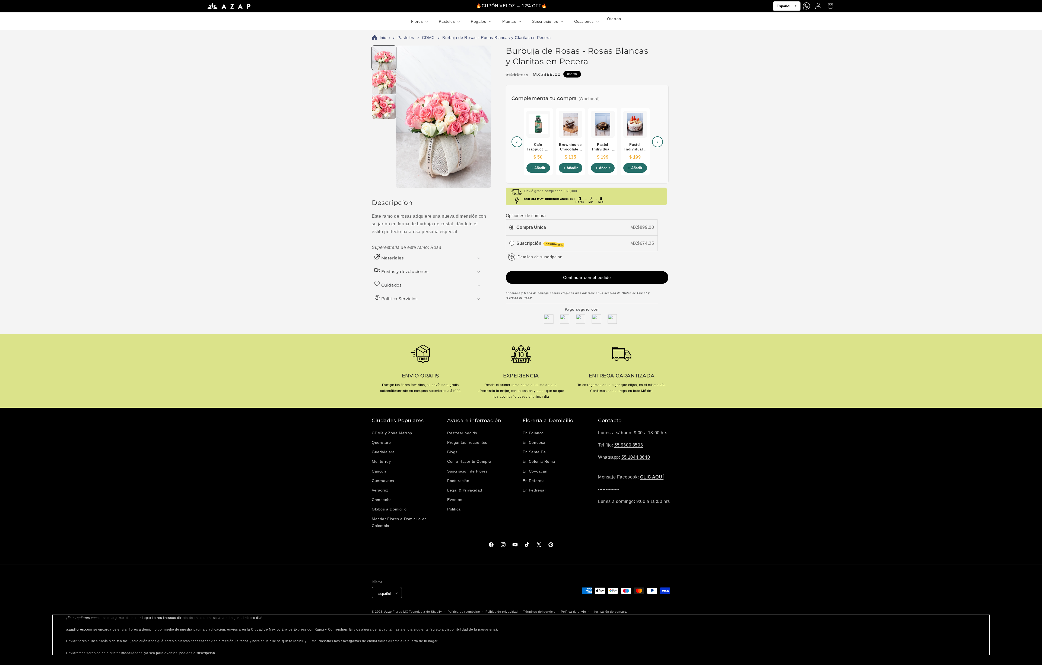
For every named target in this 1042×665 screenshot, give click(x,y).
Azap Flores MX (396, 611)
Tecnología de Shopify (425, 611)
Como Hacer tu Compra (469, 462)
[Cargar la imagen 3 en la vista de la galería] (384, 107)
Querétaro (381, 442)
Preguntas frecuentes (467, 442)
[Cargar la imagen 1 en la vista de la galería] (384, 58)
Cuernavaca (383, 480)
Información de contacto (610, 611)
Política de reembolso (464, 611)
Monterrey (381, 462)
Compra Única (531, 227)
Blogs (452, 452)
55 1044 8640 (635, 457)
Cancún (379, 471)
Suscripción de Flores (467, 471)
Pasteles (406, 38)
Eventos (454, 499)
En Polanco (533, 433)
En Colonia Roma (539, 462)
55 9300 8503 (628, 445)
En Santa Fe (534, 452)
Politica (454, 509)
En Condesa (534, 442)
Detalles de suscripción (540, 256)
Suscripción (539, 243)
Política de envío (573, 611)
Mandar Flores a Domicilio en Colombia (399, 522)
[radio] (511, 227)
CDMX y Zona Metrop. (392, 433)
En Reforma (534, 480)
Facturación (458, 480)
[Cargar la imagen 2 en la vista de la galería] (384, 83)
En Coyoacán (535, 471)
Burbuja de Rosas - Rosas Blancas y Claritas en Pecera (496, 38)
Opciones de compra (526, 215)
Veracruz (380, 490)
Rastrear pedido (462, 433)
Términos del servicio (539, 611)
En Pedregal (534, 490)
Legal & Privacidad (464, 490)
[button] (419, 21)
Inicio (385, 38)
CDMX (428, 38)
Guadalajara (383, 452)
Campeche (382, 499)
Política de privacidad (501, 611)
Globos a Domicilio (389, 509)
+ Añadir (538, 169)
